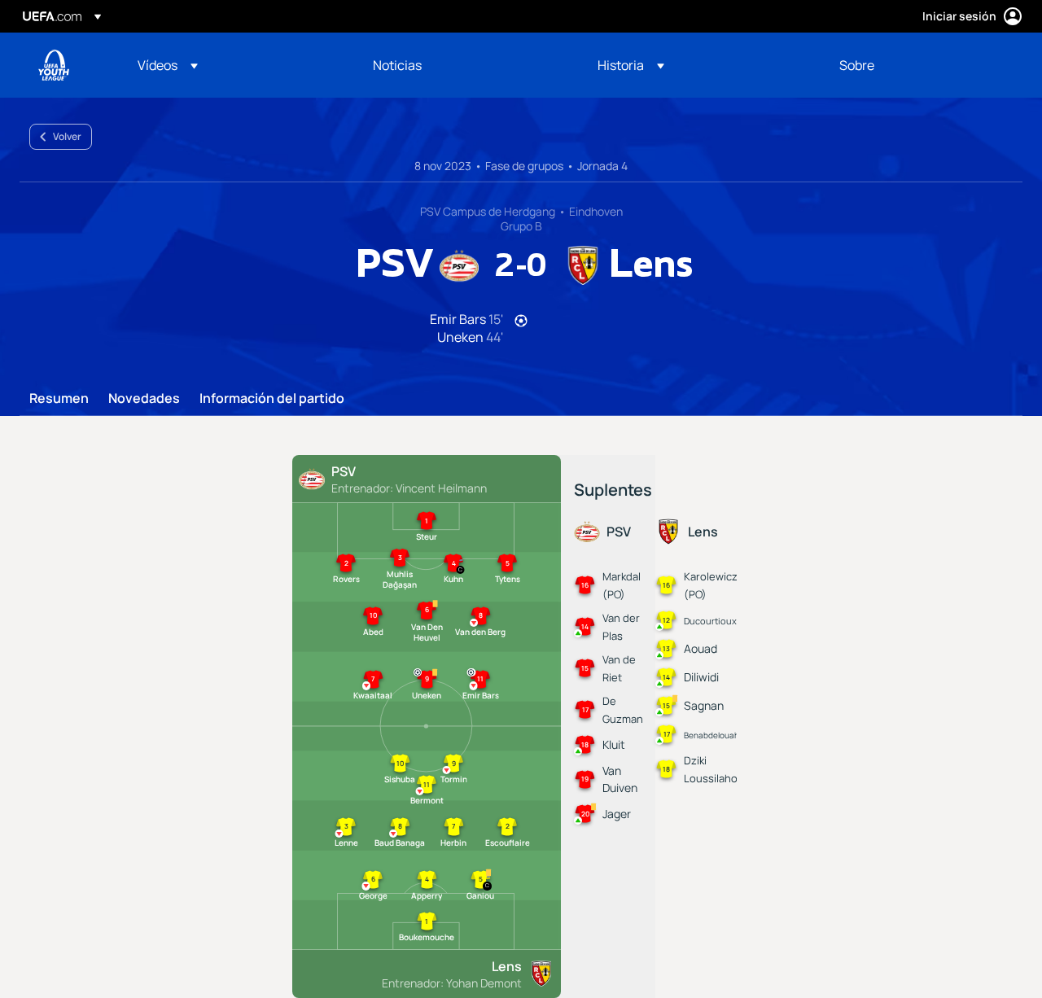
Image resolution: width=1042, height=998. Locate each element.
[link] (397, 65)
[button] (167, 65)
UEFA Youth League (54, 65)
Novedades (144, 399)
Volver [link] (67, 136)
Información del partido (271, 399)
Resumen (59, 399)
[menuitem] (235, 65)
